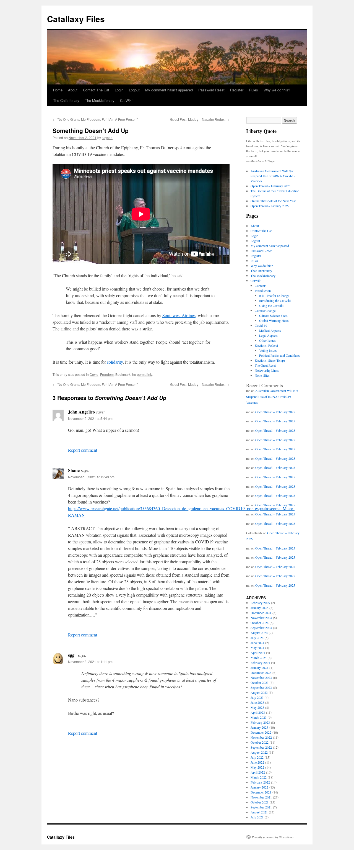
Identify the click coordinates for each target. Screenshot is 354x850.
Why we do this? (277, 90)
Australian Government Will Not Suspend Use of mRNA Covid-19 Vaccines (273, 176)
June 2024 (257, 642)
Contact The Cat (96, 90)
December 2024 (261, 612)
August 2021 (259, 812)
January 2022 (259, 787)
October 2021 (260, 802)
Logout (134, 90)
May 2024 (257, 647)
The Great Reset (265, 365)
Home (58, 90)
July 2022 (257, 757)
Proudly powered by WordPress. (273, 837)
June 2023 (257, 702)
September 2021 (261, 807)
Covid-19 (261, 325)
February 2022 (260, 782)
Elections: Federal (266, 345)
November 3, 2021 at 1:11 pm (90, 661)
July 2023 (257, 697)
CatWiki (126, 100)
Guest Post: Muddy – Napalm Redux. (200, 119)
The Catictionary (66, 100)
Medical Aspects (270, 330)
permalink (144, 374)
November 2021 (261, 797)
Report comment (82, 450)
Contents (260, 285)
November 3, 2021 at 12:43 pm (91, 476)
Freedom (107, 374)
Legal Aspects (268, 335)
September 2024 (261, 627)
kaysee (107, 137)
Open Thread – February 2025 (270, 186)
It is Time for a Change (274, 295)
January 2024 (259, 667)
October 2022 (260, 742)
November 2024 (261, 617)
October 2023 (260, 682)
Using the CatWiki (271, 305)
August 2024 (259, 632)
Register (236, 90)
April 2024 (258, 652)
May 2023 (257, 707)
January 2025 (259, 607)
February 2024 (260, 662)
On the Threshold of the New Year (273, 201)
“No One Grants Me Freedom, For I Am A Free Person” (95, 119)
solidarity (115, 362)
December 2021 (261, 792)
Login (119, 90)
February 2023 (260, 722)
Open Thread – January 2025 (270, 206)
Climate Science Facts (273, 315)
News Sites (262, 375)
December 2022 (261, 732)
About (72, 90)
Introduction (263, 290)
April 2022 (258, 772)
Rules (253, 90)
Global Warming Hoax (274, 320)
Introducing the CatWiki (275, 300)
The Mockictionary (99, 100)
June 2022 (257, 762)
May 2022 (257, 767)
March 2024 (259, 657)
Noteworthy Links (267, 370)
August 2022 (259, 752)
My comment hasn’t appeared (169, 90)
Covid (94, 374)
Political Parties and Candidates (279, 355)
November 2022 (261, 737)
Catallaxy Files (76, 19)
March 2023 (259, 717)
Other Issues (267, 340)
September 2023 (261, 687)
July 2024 (257, 637)
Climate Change (265, 310)
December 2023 (261, 672)
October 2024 (260, 622)
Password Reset (211, 90)
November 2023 (261, 677)
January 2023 (259, 727)
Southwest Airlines (179, 315)
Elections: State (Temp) (270, 360)
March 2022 (259, 777)
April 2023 (258, 712)
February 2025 (260, 602)
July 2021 (257, 817)
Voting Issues (268, 350)
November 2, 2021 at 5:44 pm (90, 418)
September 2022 (261, 747)
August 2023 (259, 692)
